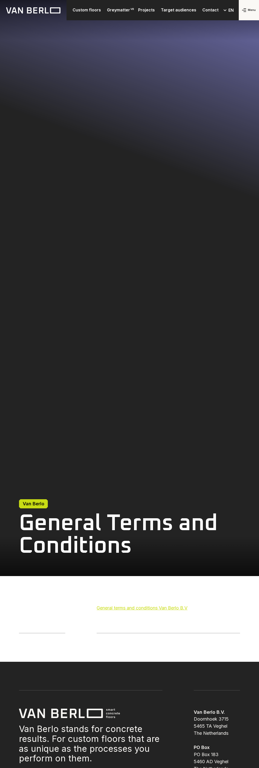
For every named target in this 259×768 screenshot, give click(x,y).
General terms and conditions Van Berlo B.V (142, 608)
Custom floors (87, 9)
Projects (146, 9)
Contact (210, 9)
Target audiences (178, 9)
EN (230, 10)
